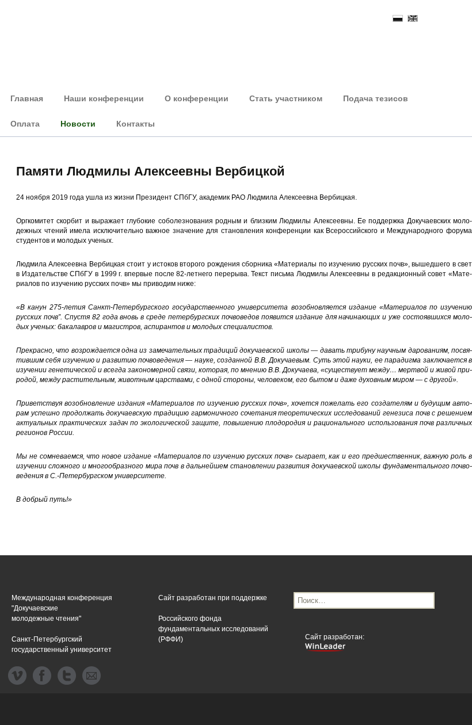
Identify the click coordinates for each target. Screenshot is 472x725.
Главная (26, 98)
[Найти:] (364, 600)
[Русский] (398, 18)
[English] (413, 18)
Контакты (135, 123)
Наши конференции (104, 98)
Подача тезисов (375, 98)
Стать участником (285, 98)
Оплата (25, 123)
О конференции (197, 98)
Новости (78, 123)
